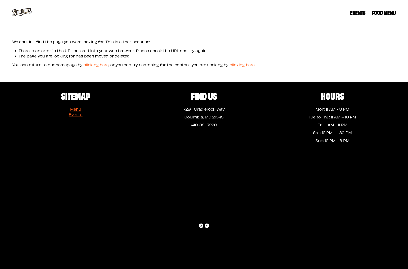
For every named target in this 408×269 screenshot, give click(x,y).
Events (358, 12)
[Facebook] (207, 226)
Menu (75, 109)
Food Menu (384, 12)
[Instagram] (201, 226)
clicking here (96, 64)
